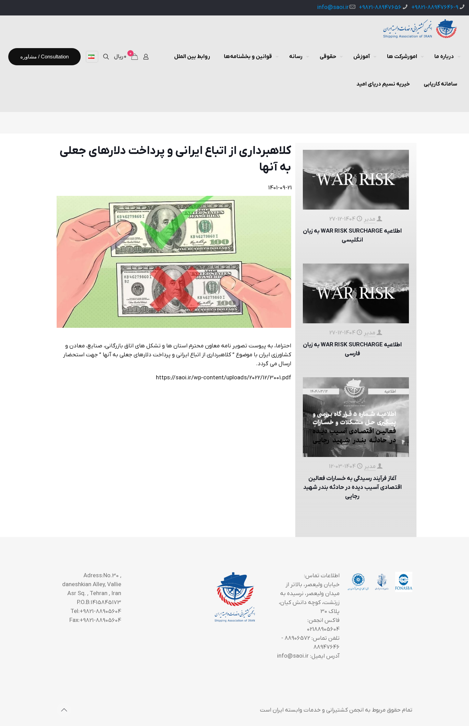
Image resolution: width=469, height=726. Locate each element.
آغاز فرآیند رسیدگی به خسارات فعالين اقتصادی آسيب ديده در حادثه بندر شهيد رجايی (352, 487)
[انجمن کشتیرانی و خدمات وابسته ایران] (419, 29)
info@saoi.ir (333, 7)
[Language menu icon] (92, 57)
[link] (174, 262)
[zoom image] (173, 262)
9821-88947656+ (380, 7)
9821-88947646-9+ (434, 7)
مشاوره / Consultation (44, 56)
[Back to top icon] (64, 710)
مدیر (369, 219)
